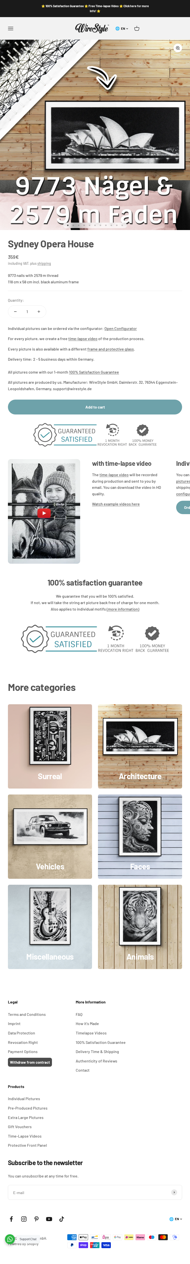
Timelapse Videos (91, 1032)
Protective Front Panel (27, 1145)
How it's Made (87, 1023)
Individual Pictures (24, 1098)
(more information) (123, 609)
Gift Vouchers (20, 1126)
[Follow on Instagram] (24, 1219)
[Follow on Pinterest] (36, 1219)
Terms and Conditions (27, 1014)
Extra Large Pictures (26, 1117)
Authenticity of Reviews (96, 1060)
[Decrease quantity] (15, 312)
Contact (83, 1070)
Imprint (14, 1023)
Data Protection (21, 1032)
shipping (44, 263)
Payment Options (23, 1051)
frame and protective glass (110, 349)
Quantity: (16, 300)
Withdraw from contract (30, 1062)
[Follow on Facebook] (11, 1219)
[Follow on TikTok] (61, 1219)
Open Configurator (120, 328)
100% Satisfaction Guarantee (94, 372)
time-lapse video (82, 338)
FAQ (79, 1014)
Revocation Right (23, 1042)
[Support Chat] (10, 1239)
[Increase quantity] (39, 312)
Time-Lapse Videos (25, 1136)
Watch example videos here (116, 503)
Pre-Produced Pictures (28, 1108)
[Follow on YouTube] (49, 1219)
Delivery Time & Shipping (97, 1051)
